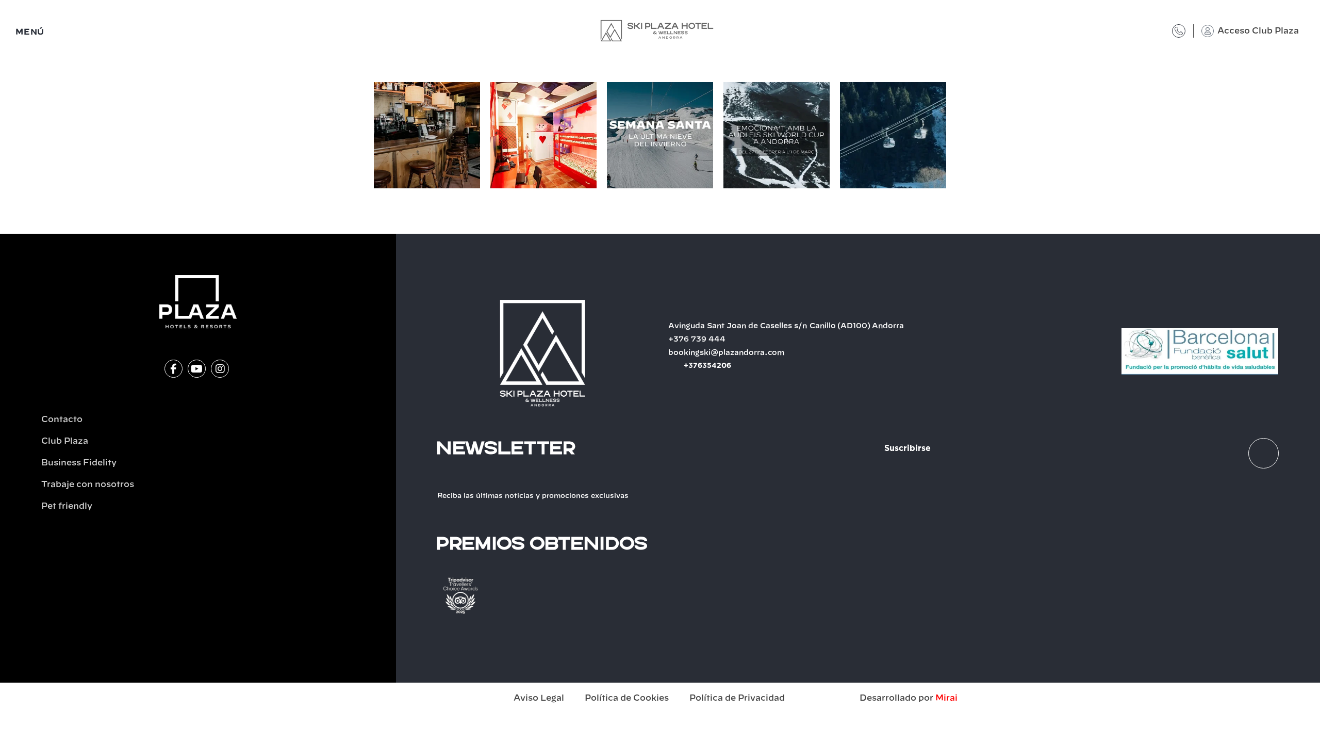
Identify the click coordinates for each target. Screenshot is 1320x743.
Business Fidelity (79, 463)
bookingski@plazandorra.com (726, 353)
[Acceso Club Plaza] (1207, 31)
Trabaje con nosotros (87, 484)
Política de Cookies (627, 698)
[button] (363, 137)
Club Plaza (64, 441)
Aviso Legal (539, 698)
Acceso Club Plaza (1258, 31)
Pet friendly (66, 506)
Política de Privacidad (737, 698)
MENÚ (29, 32)
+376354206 (707, 365)
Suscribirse (907, 448)
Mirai (946, 698)
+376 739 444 (696, 339)
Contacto (61, 419)
